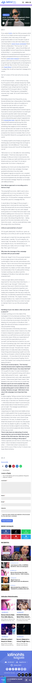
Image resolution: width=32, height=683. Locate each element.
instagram (6, 537)
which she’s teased (13, 58)
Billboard (6, 15)
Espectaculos (15, 563)
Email (3, 502)
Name (3, 495)
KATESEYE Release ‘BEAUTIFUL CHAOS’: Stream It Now (23, 616)
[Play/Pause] (26, 680)
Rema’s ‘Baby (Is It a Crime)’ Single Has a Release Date (23, 640)
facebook (6, 532)
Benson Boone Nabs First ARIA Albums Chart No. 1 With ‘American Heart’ (20, 573)
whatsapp (26, 532)
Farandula (6, 553)
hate (12, 120)
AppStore (22, 662)
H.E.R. (10, 33)
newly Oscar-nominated (18, 44)
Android (11, 662)
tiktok (16, 532)
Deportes (14, 577)
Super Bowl (7, 67)
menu (27, 2)
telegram (26, 537)
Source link (4, 462)
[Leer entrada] (16, 553)
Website (3, 508)
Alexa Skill (17, 665)
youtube (16, 537)
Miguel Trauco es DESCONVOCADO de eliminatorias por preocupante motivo (20, 580)
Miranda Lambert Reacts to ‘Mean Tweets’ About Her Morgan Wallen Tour (7, 640)
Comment (4, 480)
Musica (13, 585)
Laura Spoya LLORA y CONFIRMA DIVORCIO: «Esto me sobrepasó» (19, 565)
